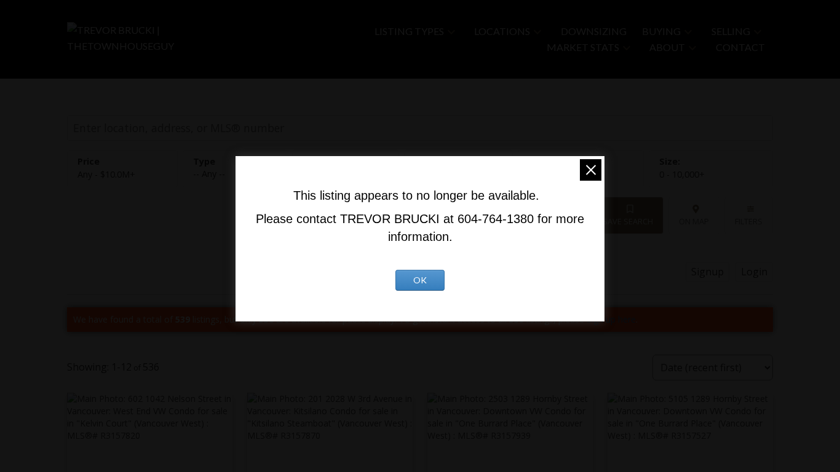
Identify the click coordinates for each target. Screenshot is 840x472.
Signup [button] (707, 271)
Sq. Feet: (682, 174)
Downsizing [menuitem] (594, 31)
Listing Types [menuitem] (409, 31)
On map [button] (694, 221)
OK (420, 280)
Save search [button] (628, 221)
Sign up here (611, 319)
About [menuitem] (667, 47)
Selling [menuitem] (730, 31)
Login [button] (754, 271)
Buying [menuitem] (661, 31)
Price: (106, 174)
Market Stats (583, 47)
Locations (502, 31)
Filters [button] (749, 221)
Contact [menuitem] (740, 47)
